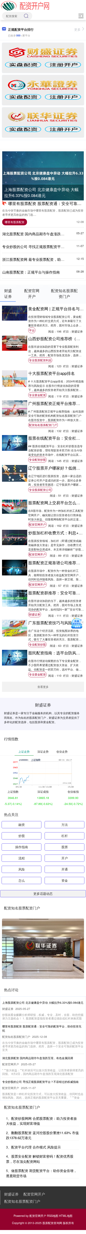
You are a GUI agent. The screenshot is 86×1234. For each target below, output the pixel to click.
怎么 (21, 880)
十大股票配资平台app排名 (51, 373)
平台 (32, 330)
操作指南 (21, 847)
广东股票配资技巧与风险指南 (54, 622)
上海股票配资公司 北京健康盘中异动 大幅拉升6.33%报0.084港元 (41, 192)
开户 (64, 858)
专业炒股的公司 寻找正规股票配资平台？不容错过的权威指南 (40, 1082)
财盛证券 (34, 614)
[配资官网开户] (25, 6)
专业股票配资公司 (40, 490)
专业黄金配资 (37, 395)
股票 (64, 847)
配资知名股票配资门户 (43, 425)
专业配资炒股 (37, 460)
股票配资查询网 (52, 1223)
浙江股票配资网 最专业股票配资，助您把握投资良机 (44, 259)
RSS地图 (52, 1216)
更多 (77, 29)
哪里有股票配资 (14, 222)
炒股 (21, 835)
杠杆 (64, 835)
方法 (64, 824)
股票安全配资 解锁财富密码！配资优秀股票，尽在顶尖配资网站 (39, 1159)
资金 (64, 880)
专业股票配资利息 (40, 360)
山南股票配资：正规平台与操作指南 (31, 272)
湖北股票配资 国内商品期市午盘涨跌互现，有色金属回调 (37, 1058)
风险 (21, 869)
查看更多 (43, 687)
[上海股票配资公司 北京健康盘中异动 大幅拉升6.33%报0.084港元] (43, 175)
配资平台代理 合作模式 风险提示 (36, 1146)
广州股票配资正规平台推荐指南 (56, 403)
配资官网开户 (37, 524)
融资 (21, 824)
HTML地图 (65, 1216)
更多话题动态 (43, 893)
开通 (64, 869)
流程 (21, 858)
